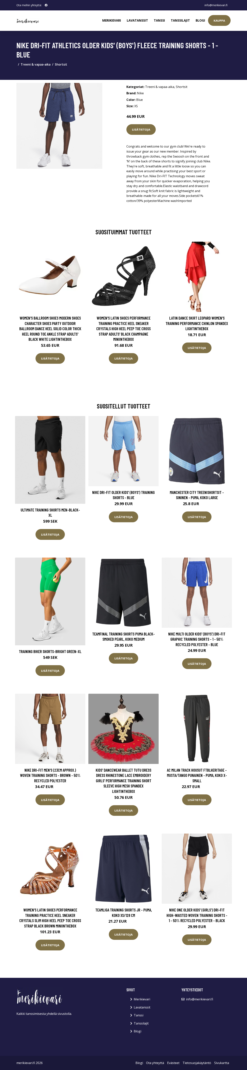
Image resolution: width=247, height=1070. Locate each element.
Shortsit (61, 64)
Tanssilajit (180, 20)
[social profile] (46, 5)
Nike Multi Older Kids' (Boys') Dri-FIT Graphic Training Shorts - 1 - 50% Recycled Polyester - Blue (196, 639)
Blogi (200, 20)
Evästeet (173, 1063)
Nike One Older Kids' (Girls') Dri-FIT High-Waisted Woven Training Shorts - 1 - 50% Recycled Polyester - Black (197, 915)
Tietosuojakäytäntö (197, 1063)
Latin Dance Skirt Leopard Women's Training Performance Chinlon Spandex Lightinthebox (197, 323)
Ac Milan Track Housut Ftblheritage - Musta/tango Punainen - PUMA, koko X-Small (197, 775)
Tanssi (159, 20)
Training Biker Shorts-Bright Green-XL (50, 651)
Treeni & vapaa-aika (36, 64)
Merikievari (111, 20)
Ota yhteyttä (155, 1063)
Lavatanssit (137, 20)
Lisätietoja (141, 129)
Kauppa (219, 20)
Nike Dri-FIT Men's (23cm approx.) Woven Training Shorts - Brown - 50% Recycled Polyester (50, 775)
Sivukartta (221, 1063)
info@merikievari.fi (216, 5)
